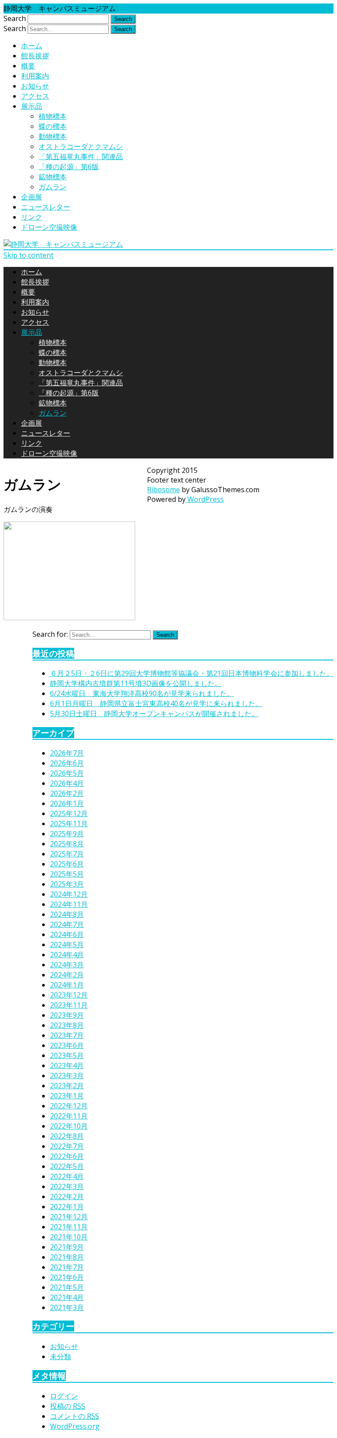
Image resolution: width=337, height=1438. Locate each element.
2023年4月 (67, 1065)
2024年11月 (69, 904)
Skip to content (29, 255)
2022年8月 (67, 1136)
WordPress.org (75, 1426)
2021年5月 (67, 1287)
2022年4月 (67, 1176)
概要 (28, 66)
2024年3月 (67, 964)
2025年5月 (67, 874)
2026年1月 (67, 803)
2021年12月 (69, 1216)
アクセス (35, 96)
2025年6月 (67, 864)
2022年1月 (67, 1206)
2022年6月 (67, 1156)
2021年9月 (67, 1247)
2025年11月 (69, 823)
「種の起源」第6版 (69, 166)
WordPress (205, 499)
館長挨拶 (35, 55)
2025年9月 (67, 833)
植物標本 (53, 116)
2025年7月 (67, 854)
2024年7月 (67, 924)
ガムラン (53, 187)
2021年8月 (67, 1257)
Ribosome (163, 489)
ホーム (31, 45)
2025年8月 (67, 844)
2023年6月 (67, 1045)
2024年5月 (67, 944)
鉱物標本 (53, 176)
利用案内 (35, 76)
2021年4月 (67, 1297)
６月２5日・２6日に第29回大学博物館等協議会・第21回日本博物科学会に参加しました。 (191, 673)
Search (15, 18)
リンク (31, 217)
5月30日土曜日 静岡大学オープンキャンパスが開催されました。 (154, 713)
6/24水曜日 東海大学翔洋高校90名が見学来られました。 (142, 693)
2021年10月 (69, 1237)
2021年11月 (69, 1227)
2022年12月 (69, 1106)
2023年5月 (67, 1055)
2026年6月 (67, 763)
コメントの (74, 1416)
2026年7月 (67, 753)
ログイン (64, 1396)
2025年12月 (69, 813)
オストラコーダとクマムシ (81, 146)
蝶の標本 (53, 126)
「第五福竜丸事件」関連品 (81, 156)
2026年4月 (67, 783)
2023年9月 (67, 1015)
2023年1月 (67, 1096)
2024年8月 (67, 914)
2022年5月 (67, 1166)
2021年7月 (67, 1267)
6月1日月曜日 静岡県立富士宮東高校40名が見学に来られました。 (156, 703)
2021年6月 (67, 1277)
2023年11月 (69, 1005)
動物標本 (53, 136)
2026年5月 (67, 773)
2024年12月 (69, 894)
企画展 (31, 197)
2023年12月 (69, 995)
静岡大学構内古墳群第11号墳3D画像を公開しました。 (136, 683)
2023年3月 (67, 1075)
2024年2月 (67, 975)
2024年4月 (67, 954)
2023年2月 (67, 1085)
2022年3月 (67, 1186)
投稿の (67, 1406)
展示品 (31, 106)
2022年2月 (67, 1196)
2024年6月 (67, 934)
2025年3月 (67, 884)
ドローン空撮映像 (49, 227)
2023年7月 (67, 1035)
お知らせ (35, 86)
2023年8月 (67, 1025)
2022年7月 (67, 1146)
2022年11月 (69, 1116)
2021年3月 (67, 1307)
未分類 (60, 1356)
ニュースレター (45, 207)
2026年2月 (67, 793)
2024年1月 (67, 985)
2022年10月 (69, 1126)
